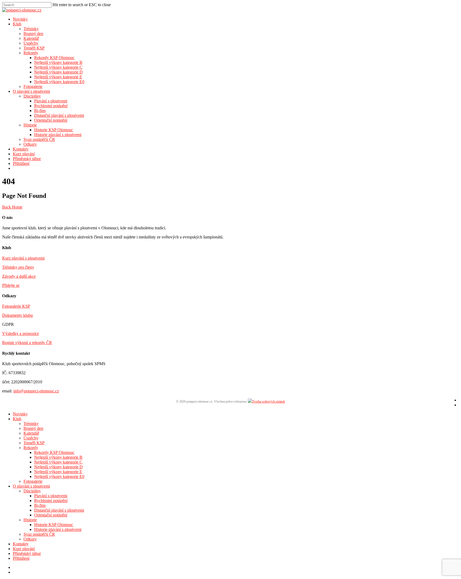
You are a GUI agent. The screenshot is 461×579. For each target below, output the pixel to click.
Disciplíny (32, 96)
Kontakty (21, 149)
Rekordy (30, 53)
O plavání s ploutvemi (31, 91)
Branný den (33, 33)
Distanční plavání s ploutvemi (59, 115)
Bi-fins (40, 110)
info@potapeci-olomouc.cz (36, 391)
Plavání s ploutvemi (50, 101)
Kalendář (31, 38)
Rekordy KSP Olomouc (54, 57)
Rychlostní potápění (50, 105)
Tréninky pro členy (18, 267)
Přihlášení (21, 163)
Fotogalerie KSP (16, 306)
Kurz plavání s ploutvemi (23, 258)
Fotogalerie (32, 86)
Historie (30, 125)
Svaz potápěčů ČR (39, 139)
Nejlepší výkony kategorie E (58, 77)
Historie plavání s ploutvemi (57, 134)
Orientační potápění (50, 120)
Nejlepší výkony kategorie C (58, 67)
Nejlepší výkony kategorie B (58, 62)
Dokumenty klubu (17, 315)
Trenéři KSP (34, 48)
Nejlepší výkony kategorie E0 (59, 81)
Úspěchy (30, 43)
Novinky (20, 19)
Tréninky (31, 28)
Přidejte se (10, 285)
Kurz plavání (24, 154)
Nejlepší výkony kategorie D (58, 72)
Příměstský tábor (27, 158)
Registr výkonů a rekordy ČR (27, 342)
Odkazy (30, 144)
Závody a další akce (19, 276)
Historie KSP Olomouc (53, 130)
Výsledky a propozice (20, 333)
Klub (17, 24)
